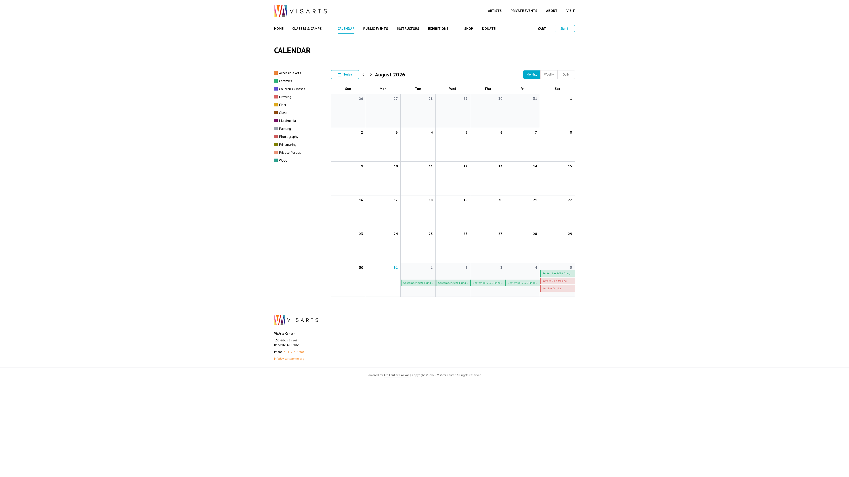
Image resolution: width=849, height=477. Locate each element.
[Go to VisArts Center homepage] (300, 11)
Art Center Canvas (396, 375)
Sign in (564, 28)
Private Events (524, 10)
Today (347, 74)
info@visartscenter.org (289, 359)
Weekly (549, 74)
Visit (570, 10)
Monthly (532, 74)
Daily (566, 74)
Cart (542, 28)
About (552, 10)
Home (278, 28)
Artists (495, 10)
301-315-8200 (294, 352)
